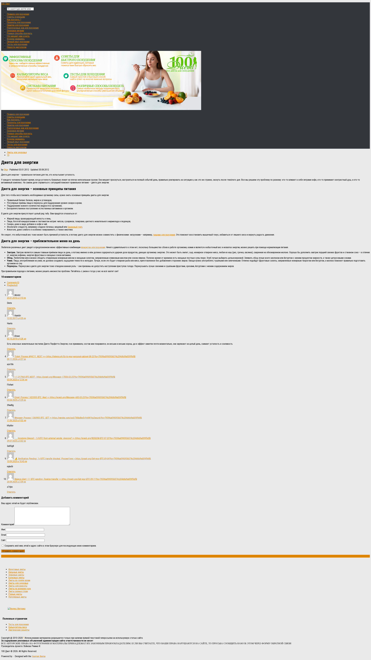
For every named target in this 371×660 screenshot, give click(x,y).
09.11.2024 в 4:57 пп (16, 359)
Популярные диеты (17, 597)
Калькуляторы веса (17, 627)
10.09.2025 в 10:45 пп (17, 461)
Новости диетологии (16, 47)
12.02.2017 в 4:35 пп (16, 318)
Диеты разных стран (18, 591)
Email (3, 534)
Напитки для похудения (18, 25)
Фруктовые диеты (17, 569)
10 (8, 155)
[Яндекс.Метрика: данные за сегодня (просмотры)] (16, 608)
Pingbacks (12, 285)
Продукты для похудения (19, 22)
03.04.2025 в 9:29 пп (16, 400)
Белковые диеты (16, 577)
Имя (3, 529)
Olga (6, 169)
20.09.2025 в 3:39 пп (16, 481)
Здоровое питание (15, 30)
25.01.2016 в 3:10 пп (16, 298)
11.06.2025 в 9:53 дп (16, 420)
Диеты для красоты (17, 585)
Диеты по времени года (19, 588)
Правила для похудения (18, 14)
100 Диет (5, 3)
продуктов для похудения (93, 247)
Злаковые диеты (16, 574)
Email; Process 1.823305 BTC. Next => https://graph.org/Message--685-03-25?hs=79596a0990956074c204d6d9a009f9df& (70, 397)
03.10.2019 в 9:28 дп (16, 338)
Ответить (11, 308)
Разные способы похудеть (19, 33)
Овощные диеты (16, 572)
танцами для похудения (164, 234)
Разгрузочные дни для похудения (23, 28)
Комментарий (7, 524)
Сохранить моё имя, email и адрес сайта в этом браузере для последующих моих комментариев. (50, 545)
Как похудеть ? (14, 19)
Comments (13, 282)
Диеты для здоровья (17, 152)
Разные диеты (15, 594)
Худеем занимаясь (16, 39)
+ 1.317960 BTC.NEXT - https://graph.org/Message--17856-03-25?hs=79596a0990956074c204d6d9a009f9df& (64, 377)
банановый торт (75, 227)
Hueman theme (39, 656)
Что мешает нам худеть (18, 36)
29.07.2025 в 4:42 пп (16, 441)
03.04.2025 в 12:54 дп (17, 379)
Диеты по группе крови (19, 580)
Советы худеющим (16, 17)
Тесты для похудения (17, 44)
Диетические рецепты (18, 630)
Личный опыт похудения (18, 41)
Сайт (3, 540)
